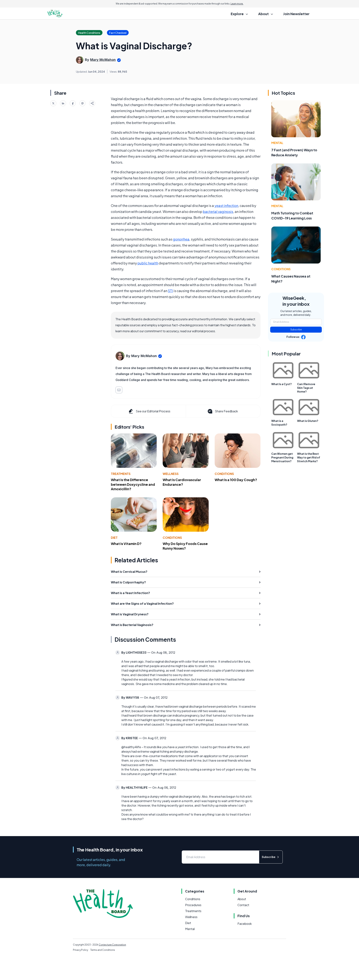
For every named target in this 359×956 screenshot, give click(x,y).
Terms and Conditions (102, 950)
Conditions (224, 474)
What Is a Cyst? (281, 384)
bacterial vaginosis (218, 211)
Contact (243, 905)
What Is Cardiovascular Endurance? (182, 482)
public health (147, 263)
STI (170, 291)
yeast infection (226, 205)
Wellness (171, 474)
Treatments (121, 474)
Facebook (244, 924)
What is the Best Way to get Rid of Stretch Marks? (308, 457)
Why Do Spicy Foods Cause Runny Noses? (185, 545)
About (241, 899)
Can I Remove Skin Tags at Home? (306, 387)
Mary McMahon (103, 60)
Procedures (193, 905)
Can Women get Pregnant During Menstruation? (282, 457)
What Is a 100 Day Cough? (236, 480)
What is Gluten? (307, 420)
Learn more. (237, 3)
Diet (114, 538)
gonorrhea (181, 239)
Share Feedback (226, 411)
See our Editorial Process (153, 411)
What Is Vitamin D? (126, 543)
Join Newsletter (296, 14)
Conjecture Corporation (112, 944)
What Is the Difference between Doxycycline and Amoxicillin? (133, 484)
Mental (277, 143)
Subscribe (296, 329)
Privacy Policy (80, 950)
